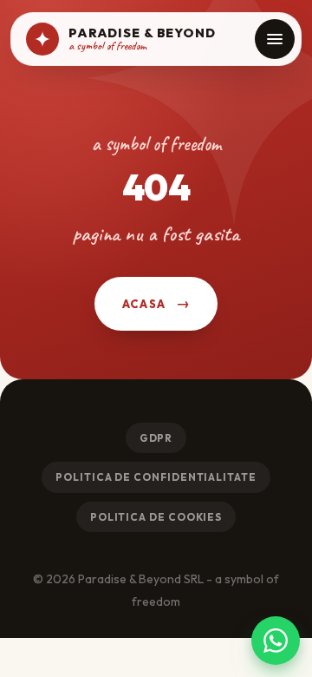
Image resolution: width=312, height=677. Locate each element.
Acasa (144, 304)
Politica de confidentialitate (156, 476)
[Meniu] (275, 39)
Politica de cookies (156, 516)
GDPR (156, 437)
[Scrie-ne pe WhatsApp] (275, 640)
